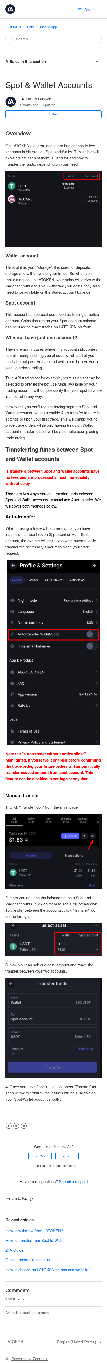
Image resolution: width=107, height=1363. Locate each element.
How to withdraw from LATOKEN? (34, 1230)
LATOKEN (13, 26)
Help (30, 26)
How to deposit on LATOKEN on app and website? (47, 1269)
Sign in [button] (90, 9)
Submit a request (73, 1181)
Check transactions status (27, 1259)
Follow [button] (53, 114)
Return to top (16, 1198)
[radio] (40, 1156)
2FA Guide (14, 1250)
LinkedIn (24, 1126)
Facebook (8, 1126)
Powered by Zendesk (29, 1359)
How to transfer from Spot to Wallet (34, 1240)
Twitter (16, 1126)
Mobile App (48, 26)
